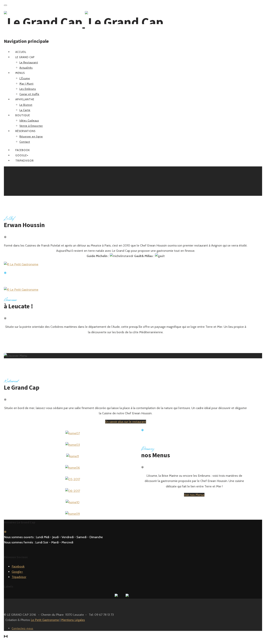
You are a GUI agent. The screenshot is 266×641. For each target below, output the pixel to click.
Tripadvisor (19, 577)
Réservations (25, 131)
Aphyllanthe (24, 99)
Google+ (17, 572)
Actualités (26, 67)
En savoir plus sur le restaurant (125, 421)
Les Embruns (27, 88)
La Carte (24, 110)
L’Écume (24, 78)
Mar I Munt (26, 83)
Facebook (18, 566)
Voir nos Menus (194, 495)
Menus (20, 72)
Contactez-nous (22, 628)
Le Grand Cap (25, 57)
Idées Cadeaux (29, 120)
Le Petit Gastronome (45, 620)
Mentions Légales (73, 620)
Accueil (20, 51)
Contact (24, 141)
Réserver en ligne (31, 136)
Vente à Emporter (31, 125)
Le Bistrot (25, 104)
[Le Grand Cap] (83, 22)
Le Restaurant (28, 62)
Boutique (22, 115)
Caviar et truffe (29, 94)
